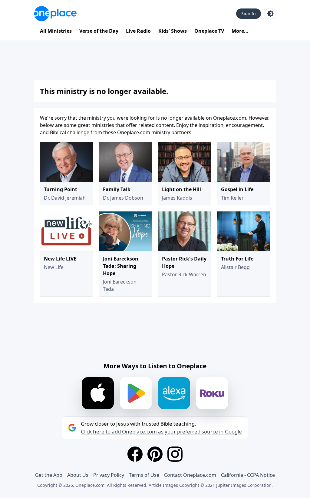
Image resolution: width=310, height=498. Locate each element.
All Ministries (56, 31)
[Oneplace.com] (55, 13)
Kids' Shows (172, 31)
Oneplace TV (209, 31)
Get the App (48, 475)
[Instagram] (175, 454)
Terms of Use (144, 475)
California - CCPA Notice (248, 475)
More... (240, 31)
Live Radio (138, 31)
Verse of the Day (98, 31)
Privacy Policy (108, 475)
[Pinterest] (155, 454)
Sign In (248, 13)
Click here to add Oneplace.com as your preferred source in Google (161, 431)
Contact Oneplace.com (190, 475)
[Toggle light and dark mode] (270, 13)
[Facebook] (135, 454)
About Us (77, 475)
